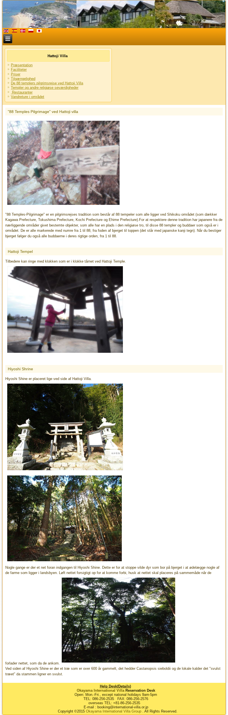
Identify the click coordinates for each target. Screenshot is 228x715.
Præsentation (22, 65)
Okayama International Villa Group (113, 711)
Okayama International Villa (100, 690)
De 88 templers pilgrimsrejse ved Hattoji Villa (47, 83)
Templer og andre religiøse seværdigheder (44, 87)
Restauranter (22, 92)
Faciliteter (19, 69)
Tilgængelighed (23, 79)
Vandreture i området (27, 97)
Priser (15, 74)
